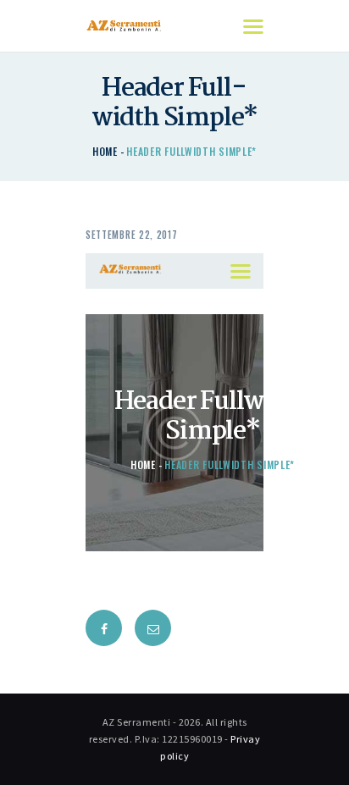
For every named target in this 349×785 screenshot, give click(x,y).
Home (105, 151)
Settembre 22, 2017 (132, 234)
